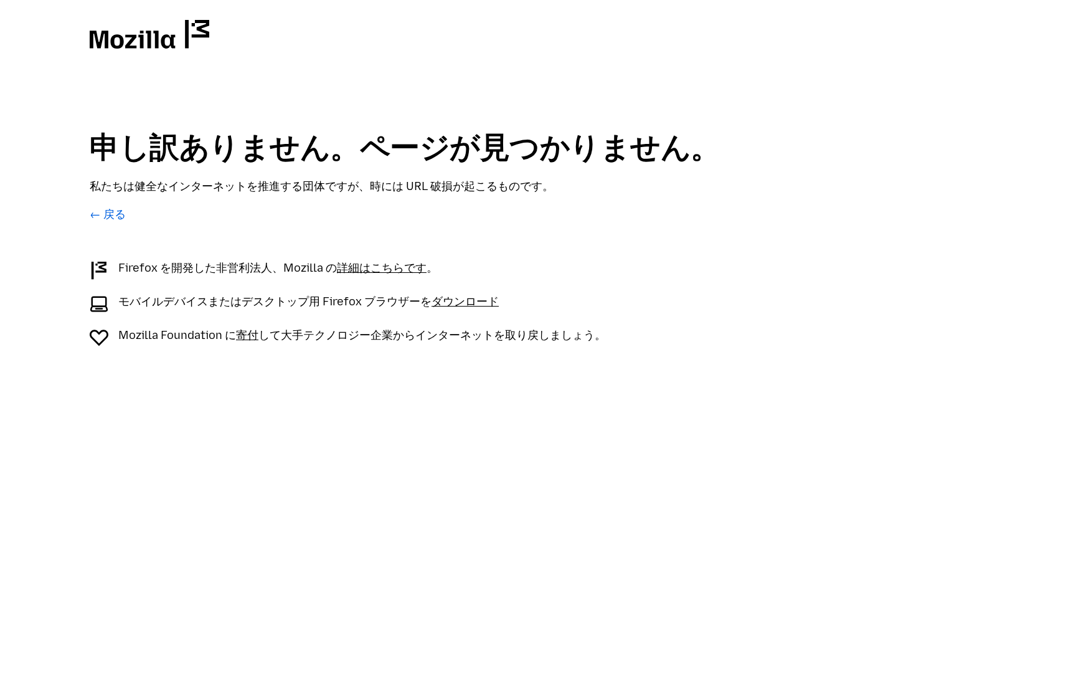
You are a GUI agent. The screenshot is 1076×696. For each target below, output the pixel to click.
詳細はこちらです (382, 268)
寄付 (247, 335)
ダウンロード (465, 301)
